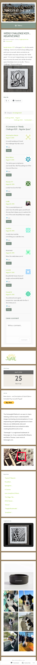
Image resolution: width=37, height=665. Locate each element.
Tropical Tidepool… (10, 478)
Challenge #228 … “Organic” (12, 118)
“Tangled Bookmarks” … (11, 508)
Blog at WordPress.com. (18, 660)
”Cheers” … (8, 505)
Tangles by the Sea (23, 39)
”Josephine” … (9, 512)
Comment (24, 340)
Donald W (9, 292)
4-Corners (8, 489)
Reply (8, 150)
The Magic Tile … (10, 497)
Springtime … (9, 485)
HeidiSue (8, 228)
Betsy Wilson (10, 157)
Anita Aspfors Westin (12, 135)
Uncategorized (17, 113)
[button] (14, 539)
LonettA (8, 270)
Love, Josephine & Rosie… (12, 493)
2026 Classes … (9, 501)
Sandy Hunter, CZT (9, 47)
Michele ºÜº (9, 182)
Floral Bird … (8, 482)
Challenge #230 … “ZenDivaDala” (23, 120)
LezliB (7, 201)
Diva (23, 47)
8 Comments (9, 41)
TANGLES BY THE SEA (17, 10)
